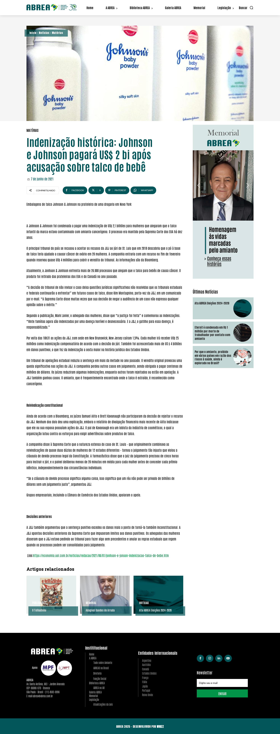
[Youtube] (228, 658)
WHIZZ (160, 726)
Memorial (91, 602)
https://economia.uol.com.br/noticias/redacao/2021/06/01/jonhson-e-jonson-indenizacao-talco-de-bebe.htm (101, 555)
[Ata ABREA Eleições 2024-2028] (158, 595)
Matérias (57, 33)
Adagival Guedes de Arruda (100, 610)
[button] (246, 7)
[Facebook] (200, 658)
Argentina (146, 660)
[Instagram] (209, 658)
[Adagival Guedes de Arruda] (105, 595)
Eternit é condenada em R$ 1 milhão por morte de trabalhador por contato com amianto (212, 332)
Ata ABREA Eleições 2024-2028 (155, 610)
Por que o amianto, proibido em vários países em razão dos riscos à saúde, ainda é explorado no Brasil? (213, 357)
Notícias (44, 33)
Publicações (39, 602)
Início (32, 33)
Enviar (222, 693)
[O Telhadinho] (51, 595)
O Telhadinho (39, 610)
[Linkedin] (218, 658)
